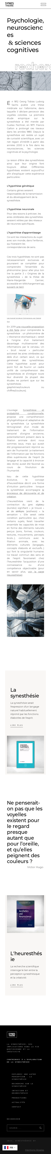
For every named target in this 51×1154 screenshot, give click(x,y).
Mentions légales (34, 1150)
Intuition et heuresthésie (20, 1092)
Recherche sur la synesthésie (22, 1085)
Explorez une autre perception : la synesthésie (24, 1076)
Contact (16, 1107)
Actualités (18, 1102)
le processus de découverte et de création (25, 493)
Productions (19, 1098)
